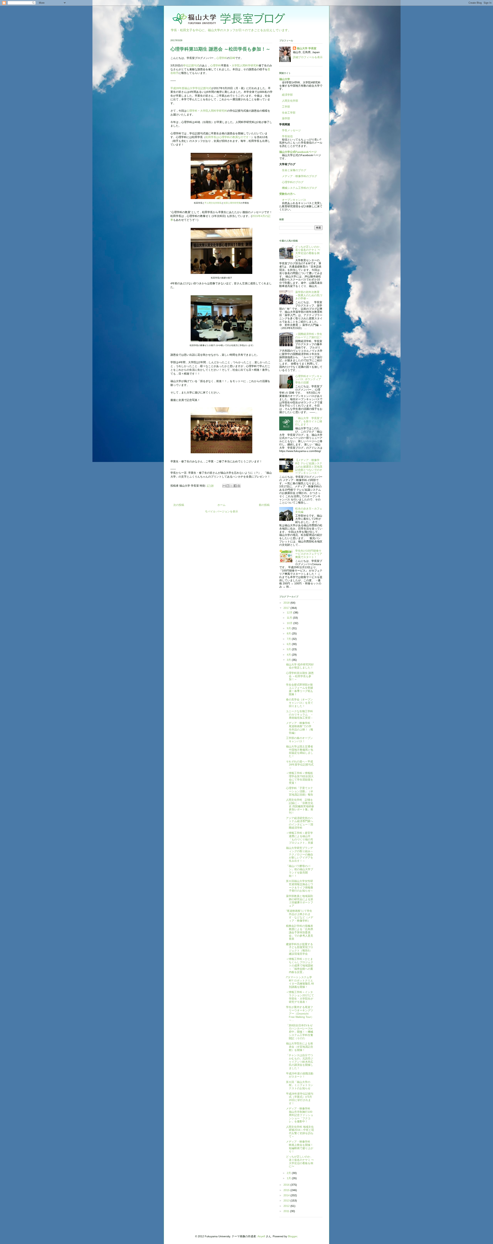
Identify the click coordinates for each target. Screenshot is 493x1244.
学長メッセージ (290, 130)
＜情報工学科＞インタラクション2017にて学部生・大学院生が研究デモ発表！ (300, 997)
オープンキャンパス (292, 199)
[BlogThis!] (228, 486)
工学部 (286, 106)
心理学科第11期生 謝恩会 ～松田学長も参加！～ (300, 676)
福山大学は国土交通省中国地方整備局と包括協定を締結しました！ (299, 751)
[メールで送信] (224, 486)
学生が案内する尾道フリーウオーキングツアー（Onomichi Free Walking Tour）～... (300, 1013)
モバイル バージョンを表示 (221, 511)
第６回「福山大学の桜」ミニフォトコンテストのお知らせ (299, 1085)
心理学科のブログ (291, 182)
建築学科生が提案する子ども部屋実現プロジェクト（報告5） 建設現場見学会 (299, 949)
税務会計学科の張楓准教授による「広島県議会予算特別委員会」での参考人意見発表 (299, 932)
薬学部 (286, 118)
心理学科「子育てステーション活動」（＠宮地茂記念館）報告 (299, 791)
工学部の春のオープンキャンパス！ (299, 739)
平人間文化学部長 (213, 203)
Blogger (292, 1236)
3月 (289, 659)
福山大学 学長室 (306, 48)
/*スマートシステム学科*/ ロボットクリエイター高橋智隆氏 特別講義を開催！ (300, 982)
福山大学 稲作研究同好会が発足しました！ (300, 666)
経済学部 (287, 94)
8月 (289, 633)
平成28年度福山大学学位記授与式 (190, 88)
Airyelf (261, 1236)
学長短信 (286, 136)
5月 (289, 649)
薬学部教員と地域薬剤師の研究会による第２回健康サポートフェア (299, 900)
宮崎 (232, 57)
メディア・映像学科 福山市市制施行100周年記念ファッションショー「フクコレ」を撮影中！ (299, 1115)
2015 (286, 1190)
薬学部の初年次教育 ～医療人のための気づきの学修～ (308, 295)
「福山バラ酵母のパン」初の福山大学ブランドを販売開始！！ (299, 870)
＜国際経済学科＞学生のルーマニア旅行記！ (308, 335)
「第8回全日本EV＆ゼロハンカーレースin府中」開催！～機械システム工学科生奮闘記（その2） (299, 1032)
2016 (286, 1184)
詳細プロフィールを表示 (308, 57)
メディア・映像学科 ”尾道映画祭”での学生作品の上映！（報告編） (300, 727)
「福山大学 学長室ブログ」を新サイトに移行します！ (308, 421)
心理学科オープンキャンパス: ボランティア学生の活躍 (308, 379)
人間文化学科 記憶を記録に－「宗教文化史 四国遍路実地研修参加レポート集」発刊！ (300, 806)
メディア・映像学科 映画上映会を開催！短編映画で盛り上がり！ (299, 1146)
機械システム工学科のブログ (298, 187)
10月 (290, 623)
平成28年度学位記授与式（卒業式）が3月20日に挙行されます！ (299, 1098)
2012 (286, 1205)
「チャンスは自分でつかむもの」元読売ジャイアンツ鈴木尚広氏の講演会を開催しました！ (299, 1062)
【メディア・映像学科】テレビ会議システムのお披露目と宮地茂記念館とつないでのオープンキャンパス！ (308, 466)
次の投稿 (178, 504)
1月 (289, 1178)
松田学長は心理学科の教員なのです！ (228, 137)
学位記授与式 (191, 65)
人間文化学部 (290, 100)
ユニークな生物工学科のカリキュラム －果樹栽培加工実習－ (299, 714)
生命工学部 (288, 112)
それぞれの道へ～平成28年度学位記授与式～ (300, 765)
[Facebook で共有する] (235, 486)
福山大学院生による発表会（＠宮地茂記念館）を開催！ (299, 1047)
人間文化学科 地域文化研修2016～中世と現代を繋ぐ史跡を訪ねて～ (300, 1131)
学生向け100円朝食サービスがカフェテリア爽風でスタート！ (308, 554)
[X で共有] (231, 486)
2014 (286, 1195)
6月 (289, 644)
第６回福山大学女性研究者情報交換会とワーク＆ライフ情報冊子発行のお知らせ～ (299, 885)
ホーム (221, 504)
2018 (286, 602)
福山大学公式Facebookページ (298, 151)
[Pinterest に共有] (239, 486)
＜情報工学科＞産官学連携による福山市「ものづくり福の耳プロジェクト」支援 (299, 837)
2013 (286, 1200)
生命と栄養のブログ (292, 170)
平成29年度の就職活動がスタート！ (299, 1075)
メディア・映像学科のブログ (298, 176)
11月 (290, 617)
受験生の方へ (287, 193)
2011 (286, 1211)
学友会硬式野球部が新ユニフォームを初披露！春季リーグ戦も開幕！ (299, 689)
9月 (289, 628)
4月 (289, 654)
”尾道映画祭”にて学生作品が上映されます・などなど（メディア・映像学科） (299, 915)
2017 (286, 607)
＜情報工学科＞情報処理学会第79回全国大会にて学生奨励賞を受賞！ (300, 777)
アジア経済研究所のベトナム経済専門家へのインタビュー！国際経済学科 (299, 823)
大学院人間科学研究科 (245, 65)
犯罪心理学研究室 (232, 203)
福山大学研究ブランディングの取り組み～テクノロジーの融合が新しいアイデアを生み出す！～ (299, 854)
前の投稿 (264, 504)
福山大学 (284, 79)
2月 (289, 1173)
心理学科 (221, 57)
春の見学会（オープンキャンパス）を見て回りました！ (299, 703)
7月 (289, 638)
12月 (290, 612)
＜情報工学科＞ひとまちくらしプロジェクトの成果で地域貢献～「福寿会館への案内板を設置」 (299, 965)
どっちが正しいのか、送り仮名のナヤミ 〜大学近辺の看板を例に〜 (308, 251)
